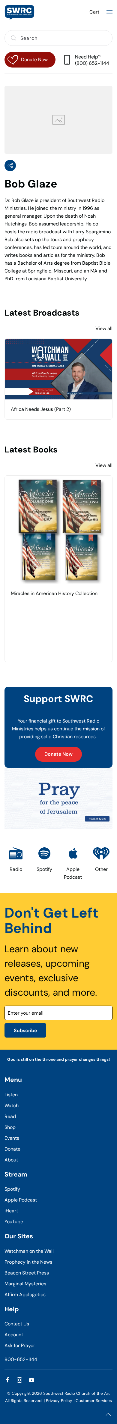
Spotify (12, 1189)
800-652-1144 (20, 1359)
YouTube (13, 1221)
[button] (109, 12)
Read (10, 1116)
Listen (11, 1095)
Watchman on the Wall (29, 1251)
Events (11, 1138)
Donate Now (58, 754)
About (11, 1160)
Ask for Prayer (19, 1345)
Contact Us (16, 1324)
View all (103, 328)
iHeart (11, 1211)
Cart (94, 12)
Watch (11, 1105)
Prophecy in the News (28, 1262)
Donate (12, 1149)
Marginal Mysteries (25, 1284)
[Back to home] (19, 12)
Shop (10, 1127)
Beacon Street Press (26, 1273)
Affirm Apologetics (25, 1294)
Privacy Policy (59, 1400)
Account (13, 1334)
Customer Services (94, 1400)
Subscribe (25, 1030)
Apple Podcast (20, 1200)
